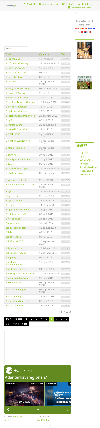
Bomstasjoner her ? (15, 269)
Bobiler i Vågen (13, 237)
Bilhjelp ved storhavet (16, 111)
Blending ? (10, 205)
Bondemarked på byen (17, 278)
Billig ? (8, 120)
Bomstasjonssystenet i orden (20, 273)
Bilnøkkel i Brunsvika (16, 129)
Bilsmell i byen (12, 134)
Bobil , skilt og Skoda (15, 228)
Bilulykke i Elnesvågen (16, 168)
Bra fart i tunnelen (14, 306)
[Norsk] (90, 32)
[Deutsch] (78, 28)
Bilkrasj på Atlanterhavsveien (20, 116)
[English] (76, 28)
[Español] (81, 28)
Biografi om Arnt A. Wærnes (19, 184)
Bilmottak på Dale (14, 125)
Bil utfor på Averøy (15, 68)
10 (7, 324)
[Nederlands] (85, 32)
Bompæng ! (11, 257)
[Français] (87, 32)
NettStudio (43, 420)
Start (8, 319)
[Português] (86, 28)
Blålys (8, 191)
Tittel (8, 54)
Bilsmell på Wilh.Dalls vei (18, 141)
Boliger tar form (13, 248)
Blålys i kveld (12, 196)
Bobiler (9, 232)
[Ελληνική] (89, 28)
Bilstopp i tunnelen (15, 148)
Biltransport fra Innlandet (18, 159)
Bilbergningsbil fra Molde (18, 89)
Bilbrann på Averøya (15, 93)
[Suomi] (91, 28)
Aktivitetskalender (89, 167)
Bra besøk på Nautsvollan (18, 301)
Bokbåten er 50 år (14, 241)
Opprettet (44, 54)
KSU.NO (84, 153)
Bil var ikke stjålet (14, 77)
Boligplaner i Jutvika (15, 253)
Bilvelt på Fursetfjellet (16, 180)
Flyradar (84, 164)
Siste (24, 324)
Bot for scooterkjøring (16, 290)
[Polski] (83, 28)
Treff (63, 54)
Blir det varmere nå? (15, 214)
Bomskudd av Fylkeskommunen (14, 263)
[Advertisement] (37, 28)
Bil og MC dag (12, 59)
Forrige (18, 319)
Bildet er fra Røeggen (16, 107)
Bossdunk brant (13, 283)
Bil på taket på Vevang (16, 63)
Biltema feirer (12, 155)
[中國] (82, 32)
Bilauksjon (10, 82)
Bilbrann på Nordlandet (17, 98)
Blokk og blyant (13, 219)
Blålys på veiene (13, 201)
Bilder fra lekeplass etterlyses (20, 102)
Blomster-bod (12, 223)
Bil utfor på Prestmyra (16, 72)
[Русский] (94, 28)
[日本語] (79, 32)
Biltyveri (9, 164)
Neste (16, 324)
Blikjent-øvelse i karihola (17, 210)
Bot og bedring (13, 297)
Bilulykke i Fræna (14, 173)
